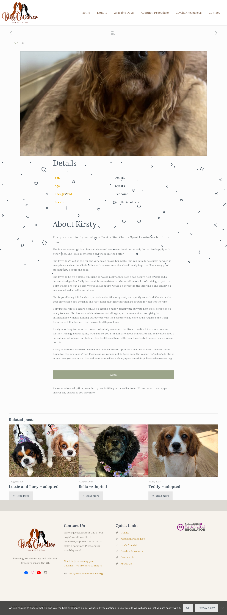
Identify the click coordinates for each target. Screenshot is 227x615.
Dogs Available (129, 545)
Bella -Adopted (93, 486)
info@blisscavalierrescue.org (86, 573)
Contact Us (127, 557)
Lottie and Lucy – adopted (34, 486)
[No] (222, 608)
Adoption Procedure (133, 538)
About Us (126, 563)
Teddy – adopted (164, 486)
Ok (188, 607)
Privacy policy (206, 607)
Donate (125, 532)
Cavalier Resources (132, 551)
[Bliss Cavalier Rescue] (19, 12)
